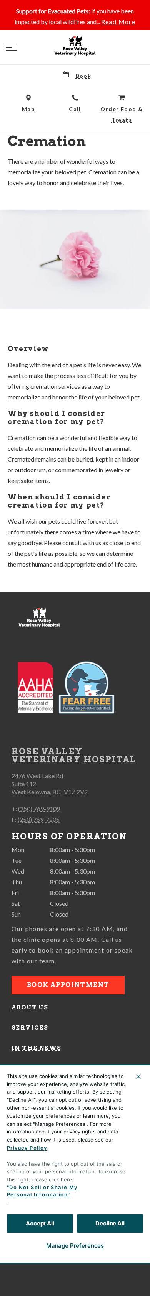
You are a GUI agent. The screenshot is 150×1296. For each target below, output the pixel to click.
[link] (75, 46)
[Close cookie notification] (138, 1076)
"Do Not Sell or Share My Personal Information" (42, 1191)
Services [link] (30, 1027)
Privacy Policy (27, 1148)
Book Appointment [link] (68, 985)
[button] (11, 47)
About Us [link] (30, 1007)
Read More (118, 21)
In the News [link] (36, 1048)
